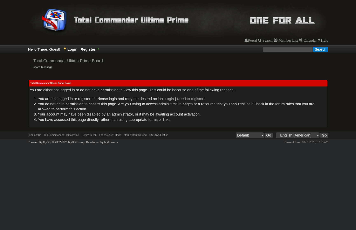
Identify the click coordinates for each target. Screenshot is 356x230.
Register (88, 49)
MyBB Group (76, 142)
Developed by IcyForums (102, 142)
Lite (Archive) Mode (110, 135)
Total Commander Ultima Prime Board (68, 60)
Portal (252, 40)
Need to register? (191, 99)
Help (324, 40)
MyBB (46, 142)
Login (72, 49)
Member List (288, 40)
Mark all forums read (135, 135)
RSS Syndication (158, 135)
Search (267, 40)
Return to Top (89, 135)
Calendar (309, 40)
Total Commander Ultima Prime (61, 135)
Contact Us (35, 135)
